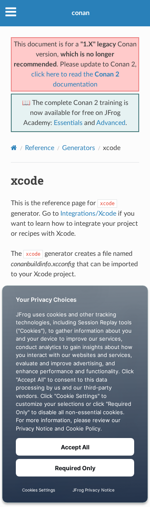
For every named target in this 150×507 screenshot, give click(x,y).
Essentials (68, 123)
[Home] (14, 147)
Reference (39, 148)
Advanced (110, 123)
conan (81, 13)
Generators (78, 148)
